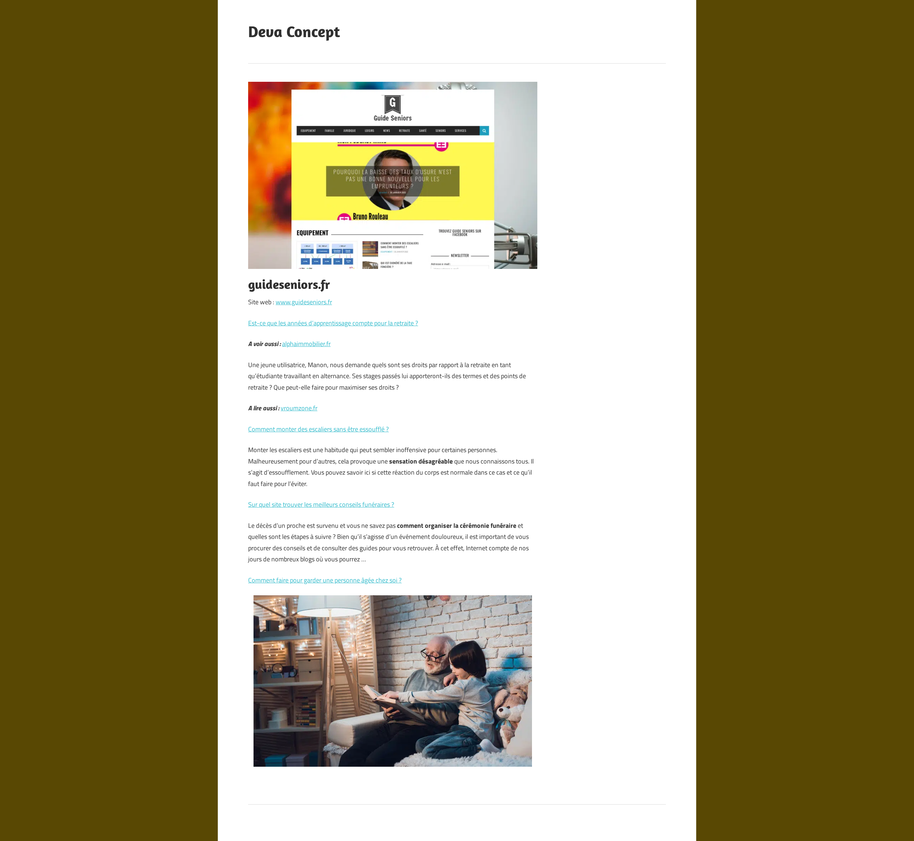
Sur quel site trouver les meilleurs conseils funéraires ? (321, 504)
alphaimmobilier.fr (306, 344)
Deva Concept (294, 31)
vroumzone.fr (299, 408)
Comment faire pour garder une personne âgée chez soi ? (325, 580)
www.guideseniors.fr (304, 302)
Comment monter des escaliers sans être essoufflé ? (318, 429)
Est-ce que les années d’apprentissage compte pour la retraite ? (333, 323)
